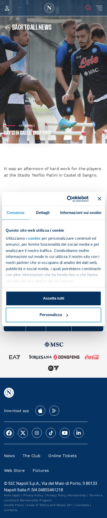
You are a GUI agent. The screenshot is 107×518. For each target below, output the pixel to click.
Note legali (12, 495)
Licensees (81, 505)
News (9, 455)
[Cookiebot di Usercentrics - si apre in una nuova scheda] (67, 198)
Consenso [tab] (16, 212)
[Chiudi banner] (99, 198)
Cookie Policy (14, 505)
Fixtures (41, 470)
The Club (32, 455)
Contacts (10, 510)
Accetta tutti (53, 298)
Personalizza (51, 315)
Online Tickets (62, 455)
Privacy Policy (33, 495)
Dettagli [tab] (43, 212)
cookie (34, 238)
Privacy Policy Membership (66, 495)
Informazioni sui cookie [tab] (80, 212)
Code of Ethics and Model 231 (49, 505)
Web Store (14, 470)
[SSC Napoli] (49, 8)
